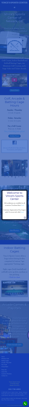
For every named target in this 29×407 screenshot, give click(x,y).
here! (22, 205)
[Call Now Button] (25, 403)
